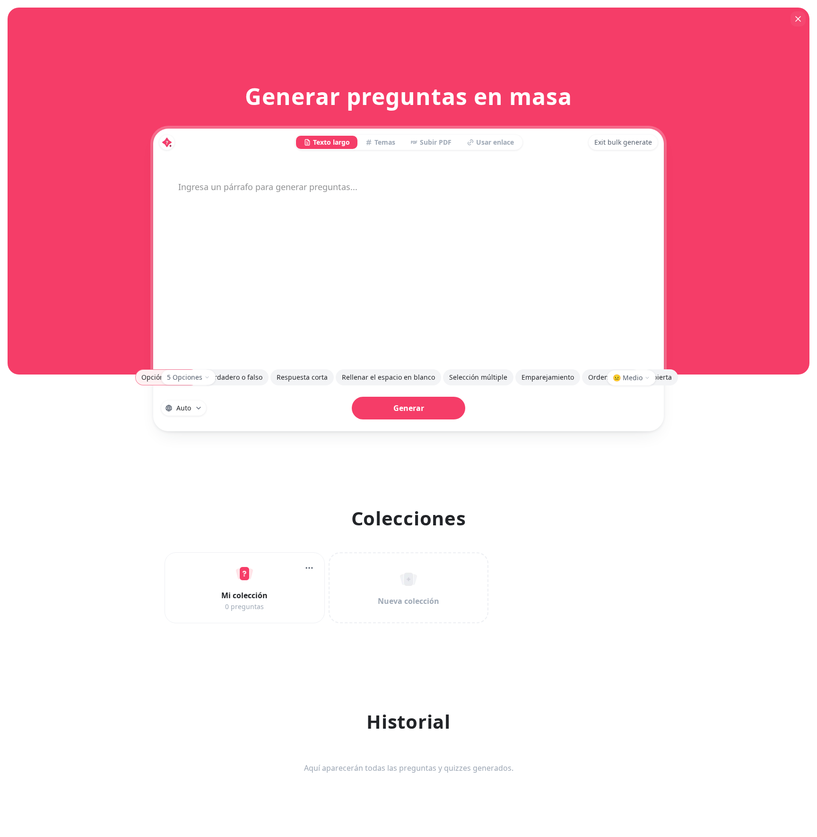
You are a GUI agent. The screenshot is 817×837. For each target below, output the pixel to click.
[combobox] (183, 408)
